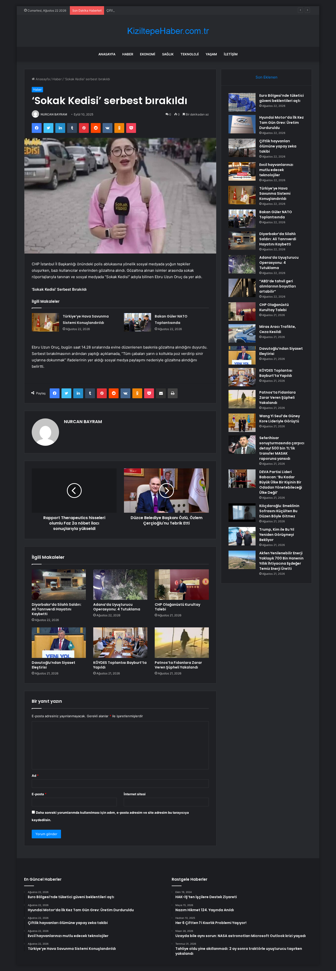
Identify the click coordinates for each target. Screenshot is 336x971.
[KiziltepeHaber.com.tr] (168, 31)
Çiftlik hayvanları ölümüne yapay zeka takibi (140, 10)
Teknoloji (190, 54)
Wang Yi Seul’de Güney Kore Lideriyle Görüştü (279, 419)
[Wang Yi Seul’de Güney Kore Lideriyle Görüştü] (242, 423)
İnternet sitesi (135, 794)
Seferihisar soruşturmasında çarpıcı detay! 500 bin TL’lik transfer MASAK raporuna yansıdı (281, 448)
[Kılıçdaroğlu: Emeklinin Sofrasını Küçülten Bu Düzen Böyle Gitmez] (242, 512)
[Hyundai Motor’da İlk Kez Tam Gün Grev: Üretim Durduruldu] (242, 124)
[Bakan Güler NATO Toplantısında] (137, 322)
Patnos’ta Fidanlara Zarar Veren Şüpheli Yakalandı (178, 665)
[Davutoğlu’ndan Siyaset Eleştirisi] (59, 642)
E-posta (39, 794)
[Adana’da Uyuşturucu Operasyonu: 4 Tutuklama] (120, 584)
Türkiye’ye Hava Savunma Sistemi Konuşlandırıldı (274, 193)
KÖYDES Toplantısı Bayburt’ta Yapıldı (120, 665)
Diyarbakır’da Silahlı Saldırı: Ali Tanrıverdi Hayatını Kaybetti (56, 609)
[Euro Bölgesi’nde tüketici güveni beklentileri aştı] (242, 102)
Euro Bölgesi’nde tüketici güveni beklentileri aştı (281, 98)
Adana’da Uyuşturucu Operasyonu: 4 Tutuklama (116, 607)
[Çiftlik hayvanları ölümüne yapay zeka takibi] (242, 148)
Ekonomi (147, 54)
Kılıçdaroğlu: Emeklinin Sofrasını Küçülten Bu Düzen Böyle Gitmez (279, 511)
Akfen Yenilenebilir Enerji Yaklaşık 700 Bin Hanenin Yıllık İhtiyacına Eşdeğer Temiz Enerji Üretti (281, 561)
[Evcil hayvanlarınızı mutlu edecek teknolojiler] (242, 171)
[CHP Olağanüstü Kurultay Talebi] (182, 584)
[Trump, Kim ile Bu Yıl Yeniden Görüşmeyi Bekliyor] (242, 536)
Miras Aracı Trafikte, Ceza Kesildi (277, 329)
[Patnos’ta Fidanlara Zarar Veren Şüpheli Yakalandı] (182, 642)
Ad (35, 776)
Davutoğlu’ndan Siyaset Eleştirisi (53, 665)
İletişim (231, 54)
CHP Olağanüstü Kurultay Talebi (177, 607)
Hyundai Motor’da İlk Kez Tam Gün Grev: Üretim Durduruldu (281, 122)
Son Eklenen (266, 77)
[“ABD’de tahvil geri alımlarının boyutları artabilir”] (242, 288)
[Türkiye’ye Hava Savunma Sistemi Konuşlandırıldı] (45, 322)
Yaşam (211, 54)
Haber (127, 54)
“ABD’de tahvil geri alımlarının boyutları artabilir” (277, 286)
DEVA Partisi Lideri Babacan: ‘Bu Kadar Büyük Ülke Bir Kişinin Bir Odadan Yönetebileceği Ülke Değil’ (280, 482)
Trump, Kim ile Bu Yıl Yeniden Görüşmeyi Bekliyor (276, 534)
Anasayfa (106, 54)
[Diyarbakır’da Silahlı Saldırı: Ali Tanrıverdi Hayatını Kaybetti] (59, 584)
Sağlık (168, 54)
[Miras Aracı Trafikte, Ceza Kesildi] (242, 333)
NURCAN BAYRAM (54, 114)
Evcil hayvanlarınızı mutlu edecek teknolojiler (276, 169)
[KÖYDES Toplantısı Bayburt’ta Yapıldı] (120, 642)
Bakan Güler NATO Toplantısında (275, 214)
